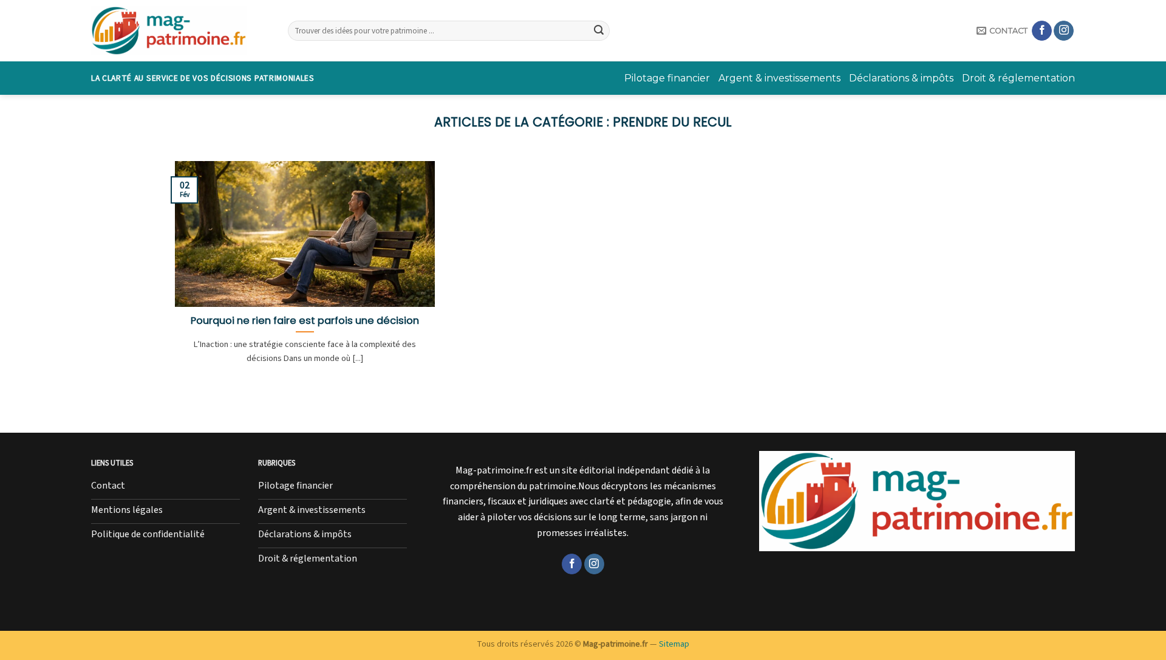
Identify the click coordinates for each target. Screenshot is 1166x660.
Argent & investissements (779, 78)
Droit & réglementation (1018, 78)
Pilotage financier (667, 78)
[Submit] (598, 31)
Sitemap (674, 644)
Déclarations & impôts (901, 78)
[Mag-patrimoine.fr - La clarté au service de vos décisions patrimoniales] (180, 30)
